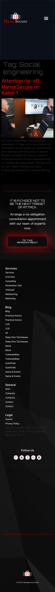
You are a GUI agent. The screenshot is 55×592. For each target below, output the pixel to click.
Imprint (8, 419)
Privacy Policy (12, 423)
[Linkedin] (22, 457)
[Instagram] (39, 457)
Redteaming (11, 294)
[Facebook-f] (27, 457)
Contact (9, 402)
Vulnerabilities (12, 354)
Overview (10, 276)
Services (11, 268)
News (8, 345)
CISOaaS (9, 289)
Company (10, 393)
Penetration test (13, 285)
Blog (8, 307)
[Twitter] (16, 457)
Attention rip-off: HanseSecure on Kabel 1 (21, 87)
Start (7, 389)
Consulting (10, 281)
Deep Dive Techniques (16, 337)
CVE (7, 324)
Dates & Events (12, 371)
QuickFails (10, 363)
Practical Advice (13, 315)
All (6, 333)
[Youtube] (33, 457)
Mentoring (10, 298)
